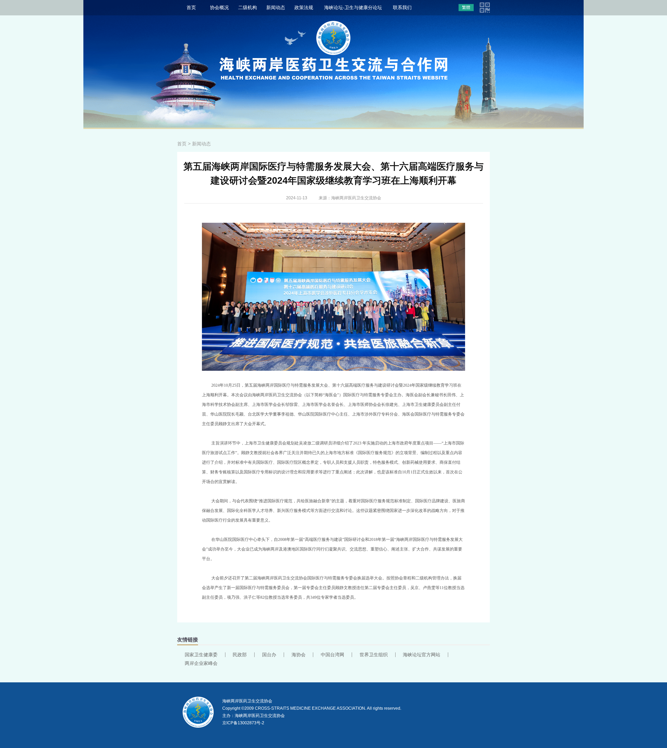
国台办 (269, 654)
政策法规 (303, 7)
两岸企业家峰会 (201, 663)
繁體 (466, 7)
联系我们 (402, 7)
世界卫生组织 (374, 654)
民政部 (240, 654)
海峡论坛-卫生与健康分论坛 (353, 7)
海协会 (299, 654)
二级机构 (247, 7)
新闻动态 (275, 7)
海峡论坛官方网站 (421, 654)
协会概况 (219, 7)
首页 (191, 7)
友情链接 (187, 639)
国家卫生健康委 (201, 654)
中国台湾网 (332, 654)
